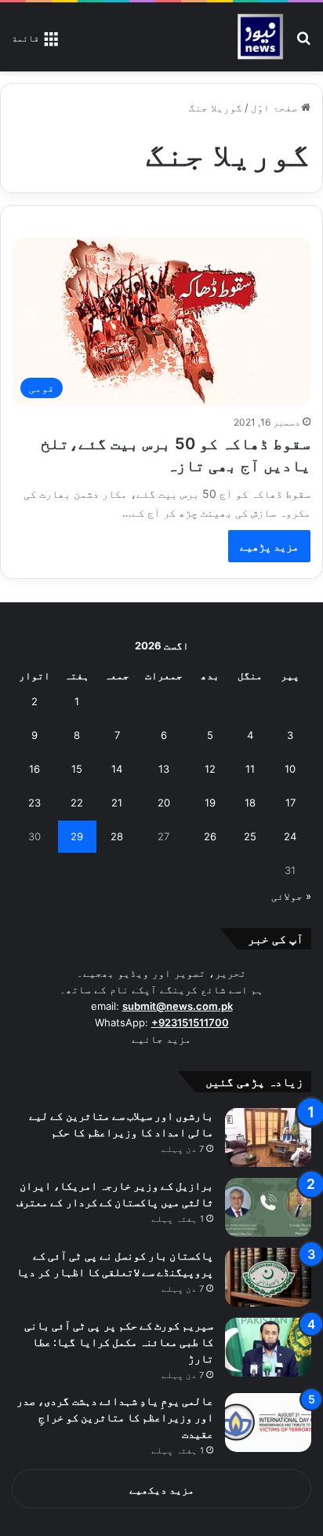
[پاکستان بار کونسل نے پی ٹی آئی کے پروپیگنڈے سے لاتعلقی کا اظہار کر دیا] (268, 1277)
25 (250, 836)
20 (164, 802)
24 (290, 836)
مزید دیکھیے (161, 1489)
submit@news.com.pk (177, 1006)
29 (77, 836)
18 (250, 802)
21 (116, 802)
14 (116, 769)
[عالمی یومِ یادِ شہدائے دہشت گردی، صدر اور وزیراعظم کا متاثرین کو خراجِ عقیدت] (268, 1422)
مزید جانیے (161, 1039)
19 (210, 802)
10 (290, 769)
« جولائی (291, 896)
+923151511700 (190, 1022)
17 (290, 802)
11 (250, 769)
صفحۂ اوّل (276, 107)
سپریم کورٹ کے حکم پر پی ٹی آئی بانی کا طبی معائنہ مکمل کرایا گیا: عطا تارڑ (118, 1341)
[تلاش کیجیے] (303, 42)
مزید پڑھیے (269, 546)
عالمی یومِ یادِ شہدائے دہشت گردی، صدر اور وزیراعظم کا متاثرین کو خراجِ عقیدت (114, 1417)
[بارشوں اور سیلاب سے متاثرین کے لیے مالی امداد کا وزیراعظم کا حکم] (268, 1137)
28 (117, 836)
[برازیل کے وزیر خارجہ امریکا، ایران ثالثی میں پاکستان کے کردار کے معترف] (268, 1207)
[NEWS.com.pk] (260, 36)
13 (163, 769)
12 (210, 769)
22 (77, 802)
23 (34, 802)
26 (210, 836)
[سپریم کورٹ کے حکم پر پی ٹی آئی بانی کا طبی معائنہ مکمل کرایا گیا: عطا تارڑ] (268, 1347)
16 (34, 769)
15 (76, 769)
